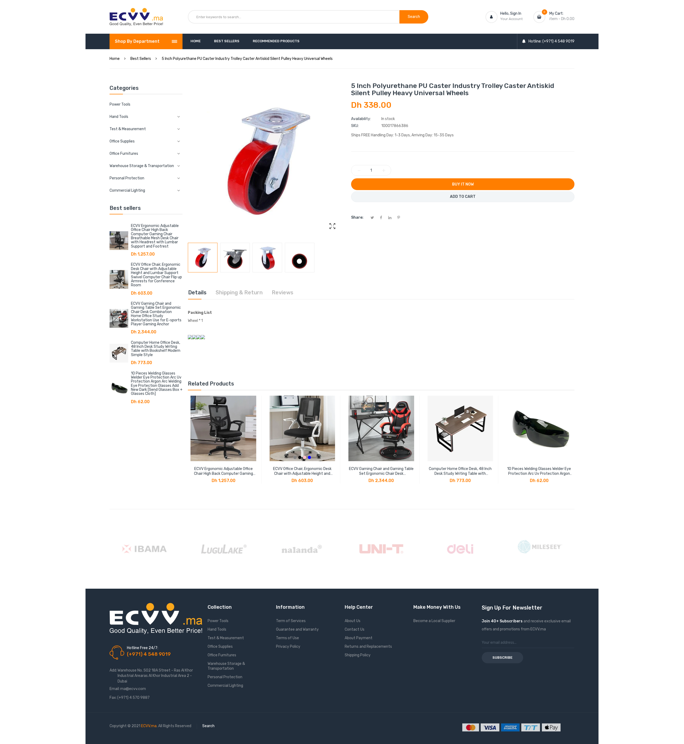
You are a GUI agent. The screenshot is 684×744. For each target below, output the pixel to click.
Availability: (361, 119)
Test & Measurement (226, 638)
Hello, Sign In (510, 13)
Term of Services (291, 621)
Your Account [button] (511, 19)
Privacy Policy (288, 646)
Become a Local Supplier (434, 621)
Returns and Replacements (368, 646)
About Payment (358, 638)
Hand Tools (217, 629)
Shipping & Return (239, 292)
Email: (115, 689)
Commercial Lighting (225, 685)
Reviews (282, 292)
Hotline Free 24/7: (142, 648)
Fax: (113, 697)
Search (208, 726)
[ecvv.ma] (136, 12)
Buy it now (463, 184)
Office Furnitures (222, 655)
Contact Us (354, 629)
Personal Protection (225, 677)
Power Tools (120, 104)
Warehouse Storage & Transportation (226, 666)
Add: (113, 670)
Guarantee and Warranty (297, 629)
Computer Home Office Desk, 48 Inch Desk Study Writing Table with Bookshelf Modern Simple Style (155, 348)
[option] (202, 257)
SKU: (355, 126)
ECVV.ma (149, 726)
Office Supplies (220, 646)
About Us (352, 621)
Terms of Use (287, 638)
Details (197, 292)
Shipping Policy (358, 655)
